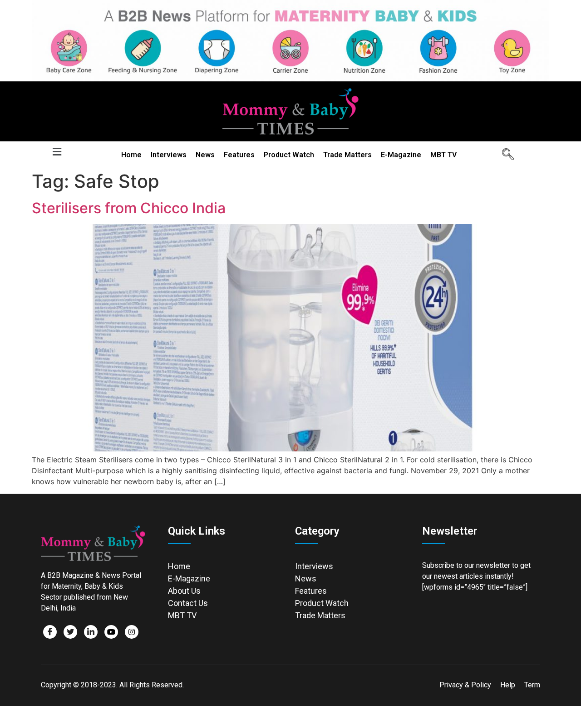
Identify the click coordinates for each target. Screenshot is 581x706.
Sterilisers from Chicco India (129, 208)
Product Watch (289, 154)
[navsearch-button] (505, 155)
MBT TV (443, 154)
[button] (57, 152)
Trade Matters (347, 154)
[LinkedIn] (91, 632)
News (205, 154)
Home (131, 154)
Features (239, 154)
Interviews (169, 154)
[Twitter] (70, 632)
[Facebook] (50, 632)
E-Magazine (401, 154)
